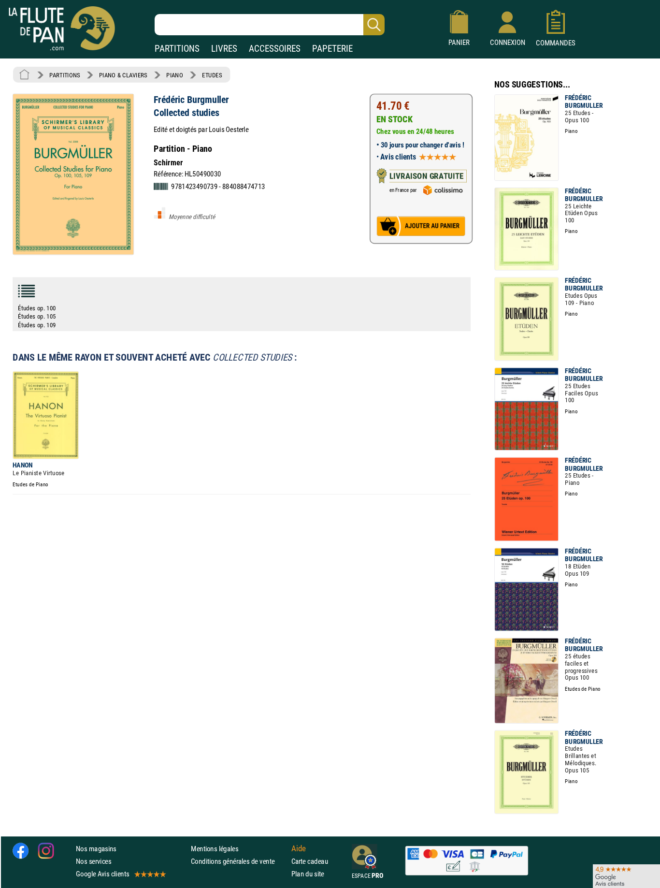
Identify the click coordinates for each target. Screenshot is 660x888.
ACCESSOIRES (275, 48)
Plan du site (307, 874)
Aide (298, 848)
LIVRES (224, 48)
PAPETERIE (332, 48)
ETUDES (212, 75)
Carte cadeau (309, 861)
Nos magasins (96, 848)
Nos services (93, 861)
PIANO (174, 75)
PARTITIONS (177, 48)
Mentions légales (214, 848)
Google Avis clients (102, 874)
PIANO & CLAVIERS (123, 75)
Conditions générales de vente (239, 861)
